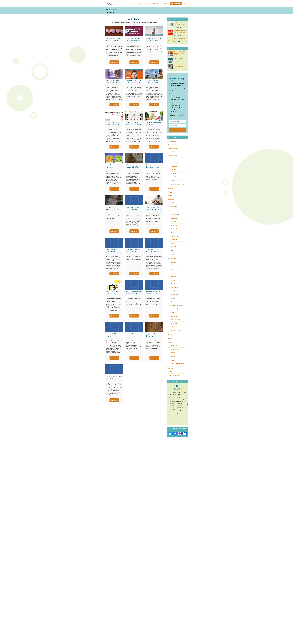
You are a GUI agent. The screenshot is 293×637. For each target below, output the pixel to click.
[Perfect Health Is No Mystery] (114, 327)
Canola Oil (174, 240)
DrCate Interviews (173, 375)
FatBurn (170, 188)
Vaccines (173, 302)
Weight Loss (174, 287)
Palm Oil (173, 222)
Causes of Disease (176, 266)
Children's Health (173, 148)
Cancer (173, 298)
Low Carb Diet (175, 177)
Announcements (173, 145)
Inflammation (174, 294)
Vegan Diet (174, 173)
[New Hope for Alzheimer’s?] (114, 243)
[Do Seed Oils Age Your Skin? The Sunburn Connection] (154, 31)
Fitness (170, 196)
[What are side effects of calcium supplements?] (154, 116)
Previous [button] (167, 404)
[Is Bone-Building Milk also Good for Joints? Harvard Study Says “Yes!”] (114, 116)
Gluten (173, 356)
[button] (185, 3)
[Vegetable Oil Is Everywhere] (154, 327)
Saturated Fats (175, 349)
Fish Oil (173, 353)
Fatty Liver (174, 316)
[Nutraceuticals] (134, 327)
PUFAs (173, 203)
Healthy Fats (174, 346)
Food (169, 211)
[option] (177, 401)
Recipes (170, 338)
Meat (172, 254)
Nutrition (170, 342)
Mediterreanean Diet (177, 180)
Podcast (170, 335)
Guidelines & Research (177, 364)
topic (107, 12)
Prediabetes (174, 291)
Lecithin (173, 232)
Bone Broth (174, 225)
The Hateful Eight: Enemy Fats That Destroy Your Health (180, 32)
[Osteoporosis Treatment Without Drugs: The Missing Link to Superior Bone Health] (114, 200)
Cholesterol (174, 218)
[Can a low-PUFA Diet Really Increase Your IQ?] (134, 74)
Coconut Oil (174, 229)
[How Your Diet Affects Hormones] (114, 158)
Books (170, 372)
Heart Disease (175, 284)
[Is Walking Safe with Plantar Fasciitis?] (154, 74)
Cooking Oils (174, 236)
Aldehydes (174, 206)
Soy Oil (173, 243)
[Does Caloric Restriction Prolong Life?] (154, 243)
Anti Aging (174, 262)
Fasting (173, 269)
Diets (169, 159)
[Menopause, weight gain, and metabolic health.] (114, 74)
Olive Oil (173, 247)
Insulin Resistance (176, 320)
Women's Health (176, 330)
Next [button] (187, 404)
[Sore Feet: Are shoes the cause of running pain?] (134, 243)
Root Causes (174, 162)
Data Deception (172, 155)
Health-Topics (172, 258)
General (170, 368)
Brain (172, 273)
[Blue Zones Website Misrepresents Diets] (134, 31)
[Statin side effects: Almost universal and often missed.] (134, 116)
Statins (173, 312)
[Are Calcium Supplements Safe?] (154, 158)
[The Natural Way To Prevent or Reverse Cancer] (154, 285)
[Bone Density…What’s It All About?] (114, 369)
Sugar (172, 360)
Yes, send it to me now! (177, 130)
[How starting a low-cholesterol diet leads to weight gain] (154, 200)
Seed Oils (171, 199)
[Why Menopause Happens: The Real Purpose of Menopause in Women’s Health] (134, 158)
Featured (170, 192)
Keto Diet (173, 170)
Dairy (172, 250)
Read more (114, 62)
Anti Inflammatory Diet (177, 184)
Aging (172, 327)
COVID (173, 280)
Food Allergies (175, 309)
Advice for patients (173, 141)
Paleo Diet (174, 166)
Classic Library (172, 152)
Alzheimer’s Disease (177, 305)
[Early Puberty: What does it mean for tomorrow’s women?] (134, 200)
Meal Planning (175, 214)
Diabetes (173, 277)
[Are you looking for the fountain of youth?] (134, 285)
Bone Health (174, 323)
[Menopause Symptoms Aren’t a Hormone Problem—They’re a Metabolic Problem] (114, 31)
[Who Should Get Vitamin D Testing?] (114, 285)
